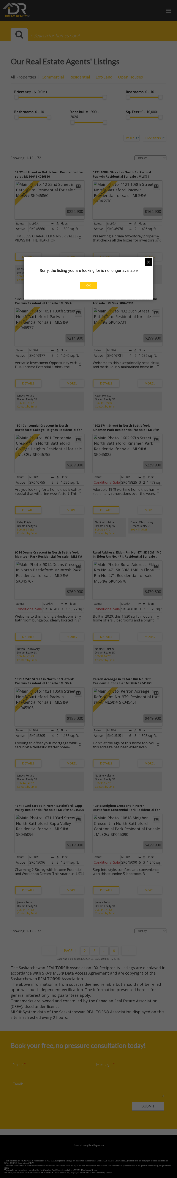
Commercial (53, 77)
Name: (18, 1064)
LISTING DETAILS (28, 257)
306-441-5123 (139, 529)
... (104, 950)
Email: (18, 1083)
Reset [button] (130, 138)
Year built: (84, 114)
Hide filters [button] (153, 138)
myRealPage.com (94, 1145)
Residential (80, 77)
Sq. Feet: (142, 111)
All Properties (23, 77)
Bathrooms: (30, 111)
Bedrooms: (141, 91)
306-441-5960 (103, 403)
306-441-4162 (25, 403)
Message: (104, 1064)
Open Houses (130, 77)
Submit (148, 1106)
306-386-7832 (25, 529)
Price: (31, 91)
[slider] (16, 97)
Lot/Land (104, 77)
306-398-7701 (103, 529)
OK (88, 285)
